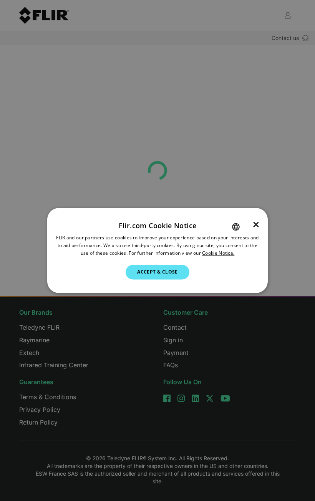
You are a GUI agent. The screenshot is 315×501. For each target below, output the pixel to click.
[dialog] (157, 250)
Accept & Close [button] (157, 272)
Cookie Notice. (218, 253)
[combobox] (236, 227)
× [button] (256, 225)
